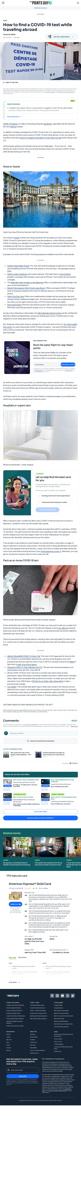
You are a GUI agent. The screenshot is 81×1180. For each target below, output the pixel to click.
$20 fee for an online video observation (47, 681)
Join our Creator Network (37, 1050)
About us (32, 1034)
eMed (71, 662)
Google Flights (58, 1005)
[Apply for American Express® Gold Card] (15, 896)
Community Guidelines (31, 724)
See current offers (40, 811)
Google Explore (58, 1008)
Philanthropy (34, 1037)
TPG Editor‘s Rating (15, 888)
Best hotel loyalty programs (38, 1018)
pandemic (48, 124)
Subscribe (22, 1076)
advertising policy (50, 92)
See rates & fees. (17, 912)
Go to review (43, 888)
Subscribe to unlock (68, 364)
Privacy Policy (69, 370)
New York (9, 1040)
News (5, 20)
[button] (33, 936)
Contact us (33, 1042)
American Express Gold (13, 1013)
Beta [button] (73, 721)
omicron (13, 127)
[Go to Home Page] (41, 2)
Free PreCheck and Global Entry (63, 1024)
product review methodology (65, 92)
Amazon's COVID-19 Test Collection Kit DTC (24, 667)
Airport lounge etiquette (61, 1021)
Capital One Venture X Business (15, 1016)
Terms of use (58, 1041)
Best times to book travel (61, 1010)
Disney (8, 1050)
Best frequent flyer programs (38, 1016)
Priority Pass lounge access (38, 1013)
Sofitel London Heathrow (17, 274)
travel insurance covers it (51, 551)
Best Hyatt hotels (59, 1018)
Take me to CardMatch (47, 510)
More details (22, 957)
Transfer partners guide (37, 1005)
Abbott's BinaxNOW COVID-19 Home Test (23, 656)
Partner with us (34, 1053)
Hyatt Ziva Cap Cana (15, 296)
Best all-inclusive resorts (61, 1013)
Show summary (12, 117)
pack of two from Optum (27, 664)
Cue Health (11, 687)
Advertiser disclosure (40, 8)
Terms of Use (38, 370)
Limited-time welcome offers (15, 1026)
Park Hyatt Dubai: (14, 305)
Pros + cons (12, 957)
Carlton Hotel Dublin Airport (18, 266)
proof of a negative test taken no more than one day (40, 138)
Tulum (8, 1045)
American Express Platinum (14, 1010)
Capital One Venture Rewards (15, 1005)
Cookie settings (58, 1044)
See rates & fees (6, 789)
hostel (16, 238)
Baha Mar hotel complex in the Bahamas (27, 282)
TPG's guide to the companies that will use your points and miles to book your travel (48, 864)
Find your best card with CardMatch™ (40, 818)
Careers (32, 1040)
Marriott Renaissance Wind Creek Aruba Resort (26, 288)
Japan (8, 1037)
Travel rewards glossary (61, 1026)
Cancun (8, 1048)
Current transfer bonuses (37, 1008)
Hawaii (8, 1034)
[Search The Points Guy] (78, 3)
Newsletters (33, 1048)
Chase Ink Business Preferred (15, 1018)
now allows (62, 628)
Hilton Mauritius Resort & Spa (49, 313)
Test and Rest (65, 274)
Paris (7, 1042)
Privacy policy (58, 1039)
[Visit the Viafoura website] (73, 763)
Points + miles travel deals (38, 1010)
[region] (40, 747)
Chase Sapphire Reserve (13, 1008)
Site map (33, 1045)
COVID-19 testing (10, 124)
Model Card (57, 1051)
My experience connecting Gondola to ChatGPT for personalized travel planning (16, 864)
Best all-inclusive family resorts (63, 1016)
